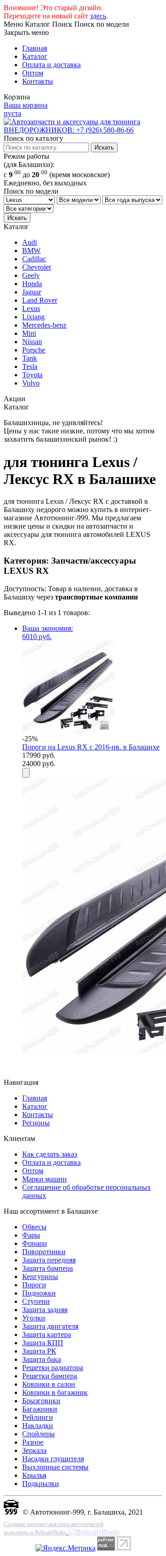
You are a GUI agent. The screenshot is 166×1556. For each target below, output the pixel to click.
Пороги (34, 1285)
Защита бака (41, 1359)
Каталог (34, 56)
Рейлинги (37, 1417)
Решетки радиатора (52, 1368)
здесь (98, 16)
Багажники (39, 1409)
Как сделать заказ (49, 1154)
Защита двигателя (50, 1326)
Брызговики (41, 1401)
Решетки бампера (49, 1376)
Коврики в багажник (55, 1392)
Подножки (39, 1293)
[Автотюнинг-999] (11, 1512)
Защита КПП (42, 1343)
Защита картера (46, 1334)
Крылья (34, 1475)
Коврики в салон (48, 1384)
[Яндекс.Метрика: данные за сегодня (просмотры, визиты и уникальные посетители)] (65, 1548)
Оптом (32, 73)
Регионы (36, 1123)
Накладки (37, 1425)
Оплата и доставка (51, 65)
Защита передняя (49, 1260)
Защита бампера (47, 1268)
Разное (32, 1442)
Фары (31, 1235)
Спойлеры (38, 1434)
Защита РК (39, 1351)
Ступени (36, 1301)
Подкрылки (40, 1483)
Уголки (33, 1318)
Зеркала (34, 1450)
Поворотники (43, 1252)
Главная (34, 48)
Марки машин (44, 1179)
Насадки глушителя (53, 1459)
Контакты (37, 81)
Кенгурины (40, 1276)
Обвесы (34, 1227)
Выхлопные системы (55, 1467)
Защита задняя (44, 1310)
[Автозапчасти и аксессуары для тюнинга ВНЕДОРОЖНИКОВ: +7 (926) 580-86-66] (83, 130)
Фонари (34, 1243)
